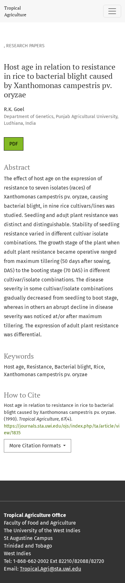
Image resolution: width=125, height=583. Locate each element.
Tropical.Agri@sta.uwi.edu (50, 569)
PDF (13, 144)
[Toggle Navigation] (112, 11)
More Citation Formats (35, 446)
